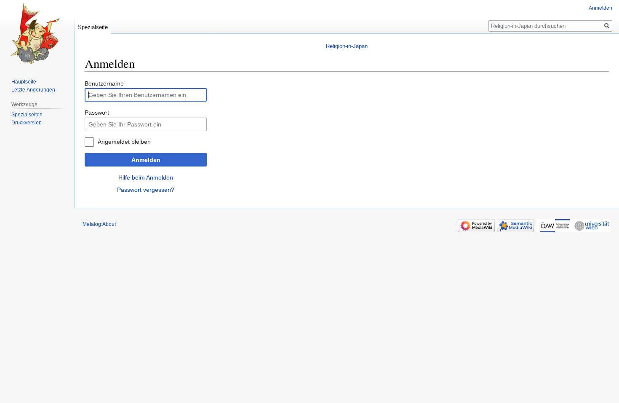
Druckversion (26, 123)
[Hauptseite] (37, 33)
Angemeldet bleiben (124, 141)
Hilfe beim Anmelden (145, 177)
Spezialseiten (27, 115)
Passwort (97, 112)
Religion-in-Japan (347, 46)
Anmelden (145, 159)
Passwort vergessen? (145, 189)
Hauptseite (23, 82)
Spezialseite (93, 27)
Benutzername (104, 83)
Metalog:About (99, 224)
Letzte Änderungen (33, 90)
